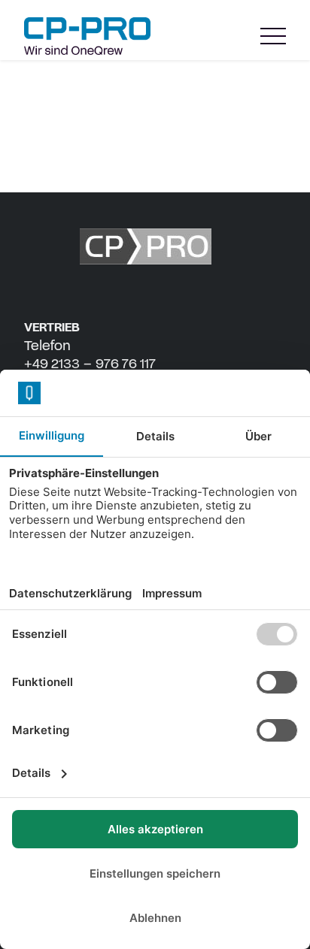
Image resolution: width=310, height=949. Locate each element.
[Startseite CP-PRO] (87, 36)
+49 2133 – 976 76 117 (90, 363)
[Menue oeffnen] (273, 36)
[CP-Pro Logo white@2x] (155, 246)
